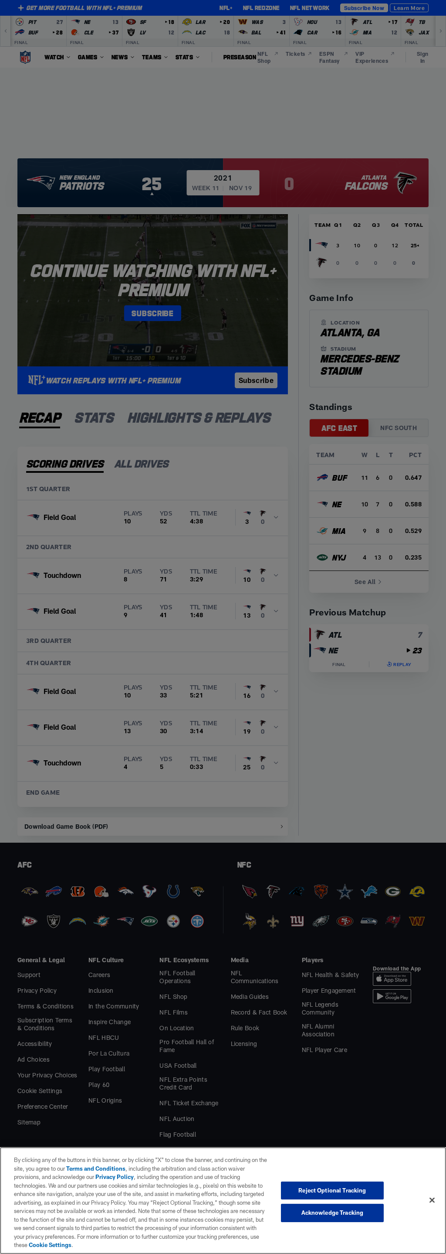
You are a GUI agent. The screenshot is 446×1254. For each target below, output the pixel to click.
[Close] (432, 1200)
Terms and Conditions (95, 1168)
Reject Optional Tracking (332, 1190)
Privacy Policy (114, 1176)
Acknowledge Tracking (332, 1212)
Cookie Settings (50, 1244)
